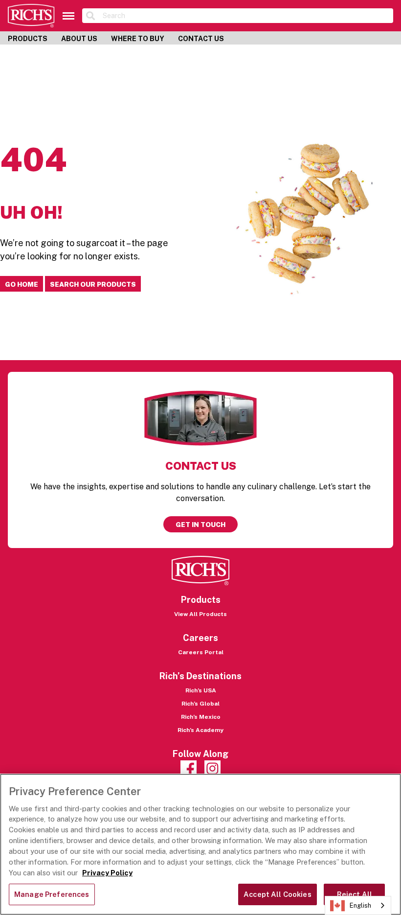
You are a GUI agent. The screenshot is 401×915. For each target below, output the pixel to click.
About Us (79, 39)
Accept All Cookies (278, 894)
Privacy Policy (107, 873)
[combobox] (358, 905)
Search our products (93, 284)
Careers (200, 638)
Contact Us (201, 39)
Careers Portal (200, 652)
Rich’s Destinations (200, 676)
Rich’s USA (200, 690)
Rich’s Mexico (201, 716)
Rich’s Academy (200, 730)
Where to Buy (137, 39)
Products (27, 39)
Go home (21, 284)
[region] (200, 844)
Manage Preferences (51, 894)
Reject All (354, 894)
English (360, 905)
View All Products (200, 614)
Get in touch (200, 524)
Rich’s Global (200, 703)
